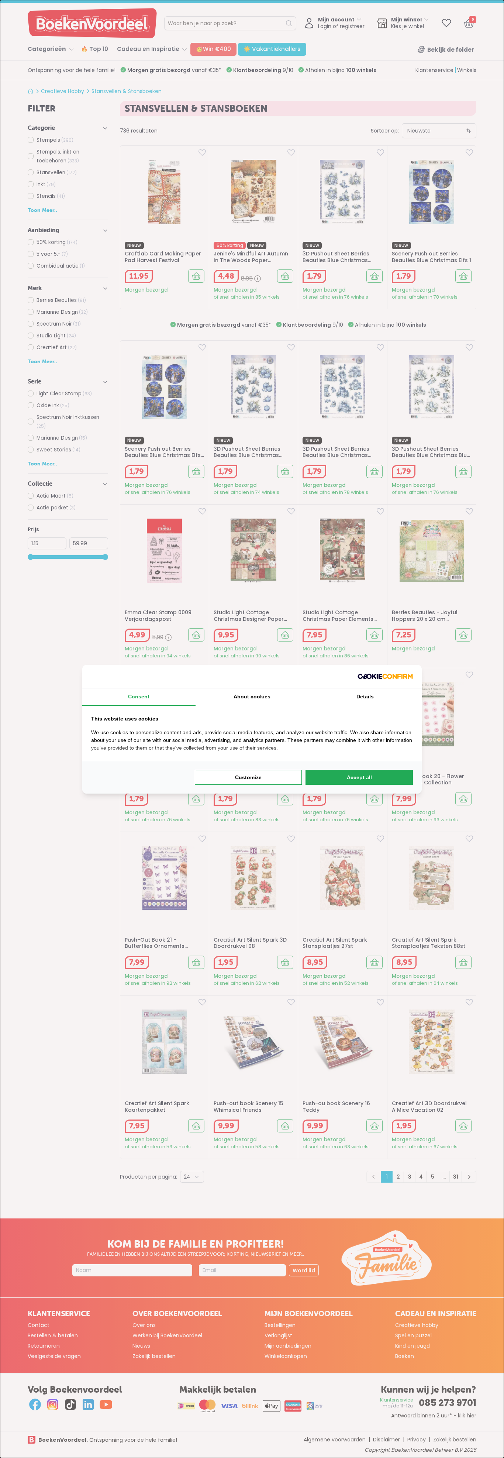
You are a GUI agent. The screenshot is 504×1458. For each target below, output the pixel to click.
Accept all (359, 777)
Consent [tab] (138, 696)
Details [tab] (365, 696)
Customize (248, 777)
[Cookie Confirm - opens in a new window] (385, 676)
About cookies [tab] (252, 696)
